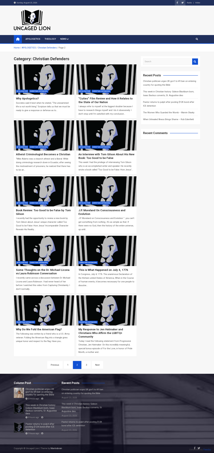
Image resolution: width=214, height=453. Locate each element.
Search (195, 61)
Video (197, 3)
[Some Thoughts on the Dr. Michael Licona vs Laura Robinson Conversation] (44, 251)
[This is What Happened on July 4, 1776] (106, 251)
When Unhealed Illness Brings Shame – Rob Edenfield (168, 119)
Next (97, 365)
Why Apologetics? (27, 98)
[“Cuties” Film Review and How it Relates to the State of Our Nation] (106, 79)
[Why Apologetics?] (44, 79)
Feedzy (207, 449)
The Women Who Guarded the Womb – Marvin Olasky (168, 112)
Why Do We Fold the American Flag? (39, 329)
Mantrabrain (56, 448)
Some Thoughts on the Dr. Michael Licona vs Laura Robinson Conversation (42, 271)
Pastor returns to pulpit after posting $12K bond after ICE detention (39, 427)
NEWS (63, 39)
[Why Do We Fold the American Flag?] (44, 310)
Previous (55, 365)
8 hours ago (33, 398)
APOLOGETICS (32, 39)
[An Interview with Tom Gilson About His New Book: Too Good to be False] (106, 135)
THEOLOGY (50, 39)
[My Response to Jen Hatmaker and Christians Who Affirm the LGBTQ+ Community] (106, 310)
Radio (189, 3)
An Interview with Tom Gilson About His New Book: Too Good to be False (106, 156)
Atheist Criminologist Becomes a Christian (43, 154)
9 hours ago (33, 433)
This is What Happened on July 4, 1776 (103, 270)
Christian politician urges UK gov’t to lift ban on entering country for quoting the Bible (39, 392)
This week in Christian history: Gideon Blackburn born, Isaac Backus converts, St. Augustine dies (41, 409)
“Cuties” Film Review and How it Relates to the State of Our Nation (105, 100)
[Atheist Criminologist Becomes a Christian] (44, 135)
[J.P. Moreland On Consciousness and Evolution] (106, 191)
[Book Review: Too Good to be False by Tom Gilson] (44, 191)
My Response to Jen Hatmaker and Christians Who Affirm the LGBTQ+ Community (100, 333)
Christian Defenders (39, 91)
